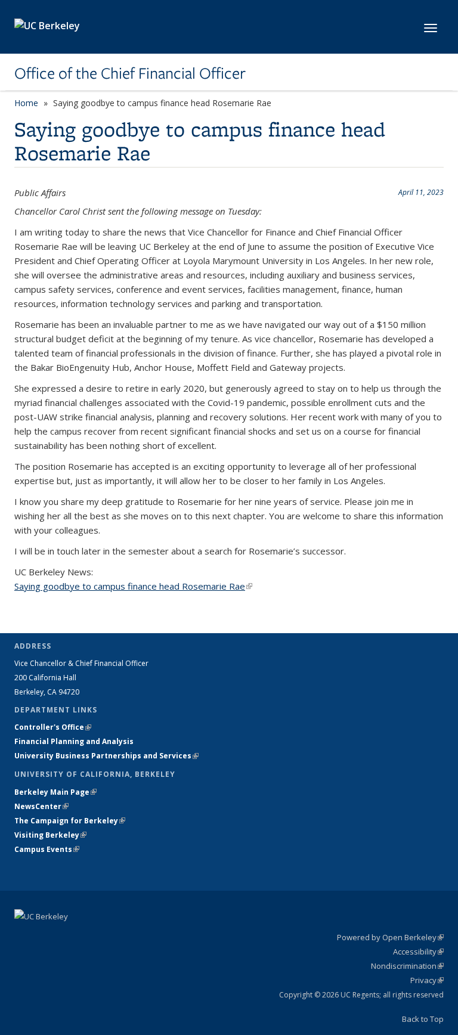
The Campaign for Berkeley (69, 821)
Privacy (427, 980)
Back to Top (423, 1019)
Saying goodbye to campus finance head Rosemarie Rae (133, 586)
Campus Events (46, 849)
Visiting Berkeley (50, 835)
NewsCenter (41, 806)
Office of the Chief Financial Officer (130, 73)
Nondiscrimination (407, 965)
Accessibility (418, 951)
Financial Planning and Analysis (74, 741)
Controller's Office (52, 727)
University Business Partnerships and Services (106, 756)
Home (26, 103)
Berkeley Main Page (55, 792)
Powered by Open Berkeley (390, 937)
